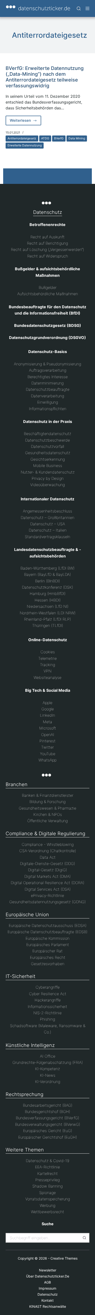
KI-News (47, 1075)
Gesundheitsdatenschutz (47, 452)
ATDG (45, 138)
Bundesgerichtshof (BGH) (47, 1111)
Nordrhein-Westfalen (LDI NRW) (48, 612)
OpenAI (47, 734)
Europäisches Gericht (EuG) (47, 1130)
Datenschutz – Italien (47, 530)
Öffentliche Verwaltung (47, 820)
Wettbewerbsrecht (47, 1211)
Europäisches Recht (47, 957)
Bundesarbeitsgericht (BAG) (47, 1105)
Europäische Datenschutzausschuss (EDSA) (47, 925)
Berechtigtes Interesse (48, 376)
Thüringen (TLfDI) (47, 625)
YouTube (47, 753)
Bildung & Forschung (47, 801)
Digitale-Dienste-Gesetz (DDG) (47, 863)
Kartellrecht (47, 1173)
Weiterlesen (25, 121)
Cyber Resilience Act (47, 993)
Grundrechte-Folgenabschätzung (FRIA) (47, 1062)
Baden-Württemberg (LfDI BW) (47, 568)
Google (47, 708)
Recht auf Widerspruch (47, 256)
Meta (47, 721)
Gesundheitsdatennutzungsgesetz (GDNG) (47, 901)
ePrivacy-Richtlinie (47, 895)
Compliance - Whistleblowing (48, 844)
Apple (47, 702)
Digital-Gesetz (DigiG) (47, 869)
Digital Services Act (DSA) (48, 889)
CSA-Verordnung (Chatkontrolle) (47, 850)
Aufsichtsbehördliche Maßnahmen (47, 293)
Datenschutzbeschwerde (47, 440)
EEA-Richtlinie (47, 1167)
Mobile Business (47, 465)
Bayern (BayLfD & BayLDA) (47, 574)
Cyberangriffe (48, 987)
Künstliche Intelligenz (30, 1045)
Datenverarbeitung (47, 395)
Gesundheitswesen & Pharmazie (47, 808)
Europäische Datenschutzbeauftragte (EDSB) (47, 931)
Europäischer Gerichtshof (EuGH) (47, 1137)
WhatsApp (47, 760)
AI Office (47, 1056)
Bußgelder (48, 287)
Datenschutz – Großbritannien (47, 517)
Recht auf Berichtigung (47, 243)
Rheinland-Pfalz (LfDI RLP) (47, 619)
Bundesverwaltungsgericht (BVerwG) (47, 1124)
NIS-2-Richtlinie (47, 1012)
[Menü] (87, 8)
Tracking (47, 664)
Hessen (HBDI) (48, 600)
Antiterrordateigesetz (22, 138)
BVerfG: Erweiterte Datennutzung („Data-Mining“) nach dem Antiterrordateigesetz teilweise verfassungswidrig (45, 77)
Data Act (48, 857)
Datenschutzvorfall (47, 446)
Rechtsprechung (24, 1094)
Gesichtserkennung (47, 459)
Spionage (47, 1192)
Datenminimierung (47, 383)
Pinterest (47, 740)
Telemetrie (47, 658)
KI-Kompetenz (47, 1068)
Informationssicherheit (47, 1006)
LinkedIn (47, 715)
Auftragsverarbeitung (47, 370)
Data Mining (76, 138)
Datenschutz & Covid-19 (47, 1160)
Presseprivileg (47, 1179)
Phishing (47, 1019)
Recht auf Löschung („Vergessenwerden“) (47, 249)
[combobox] (43, 1238)
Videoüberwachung (47, 484)
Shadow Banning (47, 1186)
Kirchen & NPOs (47, 814)
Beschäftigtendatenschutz (47, 433)
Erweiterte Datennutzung (25, 145)
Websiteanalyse (47, 677)
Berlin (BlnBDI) (47, 581)
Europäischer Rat (47, 950)
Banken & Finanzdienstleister (47, 795)
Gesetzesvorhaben (47, 963)
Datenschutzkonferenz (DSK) (47, 587)
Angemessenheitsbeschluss (47, 511)
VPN (47, 671)
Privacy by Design (48, 478)
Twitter (47, 747)
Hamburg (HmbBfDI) (48, 593)
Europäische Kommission (47, 938)
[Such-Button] (84, 1237)
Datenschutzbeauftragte (47, 389)
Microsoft (47, 728)
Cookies (47, 651)
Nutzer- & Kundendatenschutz (48, 472)
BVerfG (59, 138)
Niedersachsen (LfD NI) (47, 606)
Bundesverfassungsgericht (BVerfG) (47, 1117)
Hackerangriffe (48, 1000)
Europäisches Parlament (47, 944)
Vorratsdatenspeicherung (47, 1198)
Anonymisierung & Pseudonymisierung (47, 363)
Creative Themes (63, 1258)
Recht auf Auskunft (47, 236)
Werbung (47, 1205)
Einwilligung (47, 402)
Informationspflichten (47, 408)
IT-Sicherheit (20, 976)
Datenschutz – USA (47, 523)
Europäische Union (27, 914)
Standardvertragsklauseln (47, 536)
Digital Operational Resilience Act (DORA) (47, 882)
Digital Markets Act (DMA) (47, 876)
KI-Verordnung (47, 1081)
